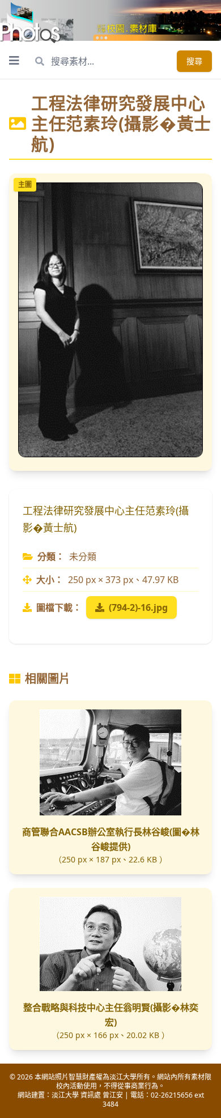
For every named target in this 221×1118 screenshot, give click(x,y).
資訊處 (90, 1095)
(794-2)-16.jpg (138, 607)
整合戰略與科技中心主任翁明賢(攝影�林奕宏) (110, 1014)
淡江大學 (65, 1095)
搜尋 (194, 61)
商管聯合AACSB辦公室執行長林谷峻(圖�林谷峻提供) (110, 839)
